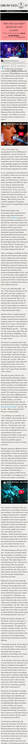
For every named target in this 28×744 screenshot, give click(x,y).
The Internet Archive (21, 37)
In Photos (18, 15)
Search (25, 18)
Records (6, 15)
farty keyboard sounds (8, 407)
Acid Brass (14, 217)
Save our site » (14, 11)
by (7, 60)
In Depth (12, 15)
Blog (23, 15)
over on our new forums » (16, 34)
